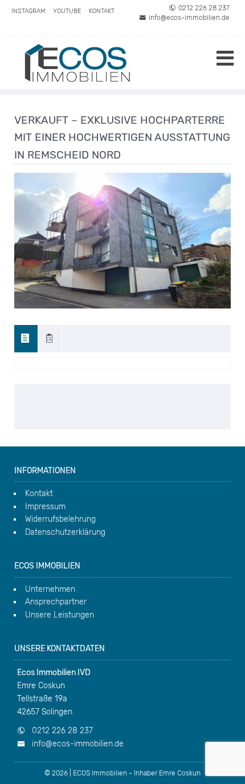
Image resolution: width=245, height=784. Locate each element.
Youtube (67, 11)
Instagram (28, 11)
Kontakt (102, 11)
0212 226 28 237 (204, 8)
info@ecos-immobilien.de (189, 18)
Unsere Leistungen (59, 615)
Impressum (45, 506)
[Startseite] (77, 62)
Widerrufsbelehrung (60, 519)
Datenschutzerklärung (65, 532)
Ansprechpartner (56, 602)
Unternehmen (50, 589)
